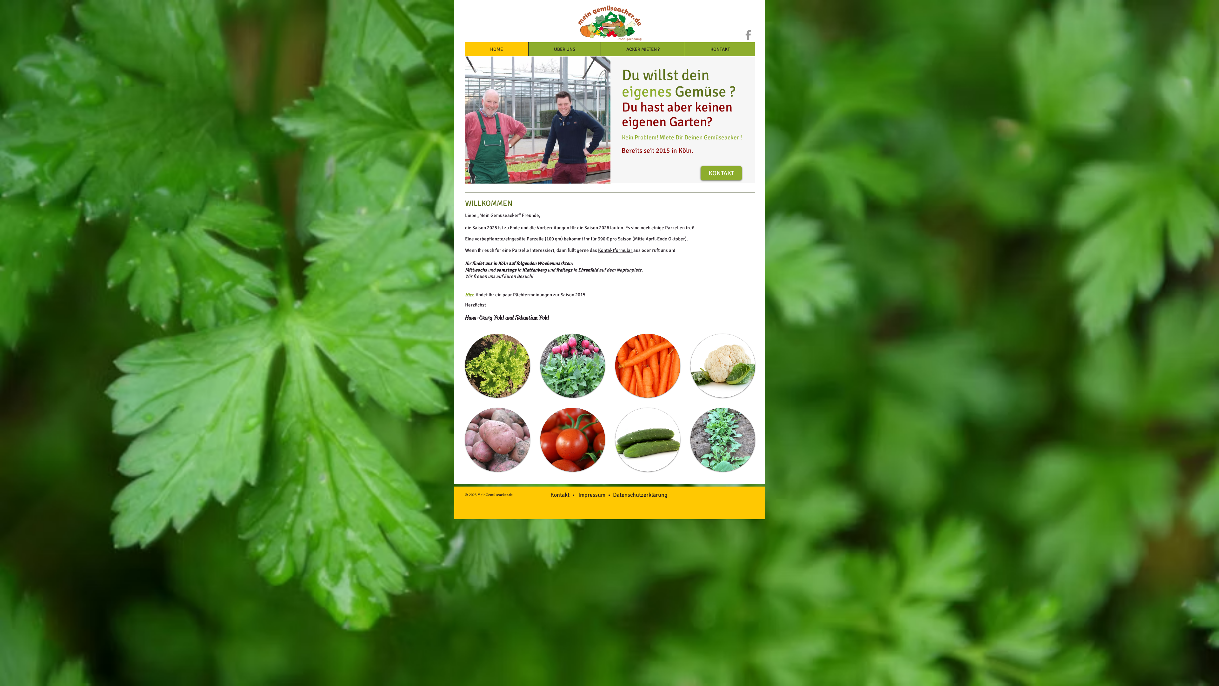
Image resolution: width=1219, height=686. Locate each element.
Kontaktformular (615, 250)
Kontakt (561, 494)
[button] (497, 366)
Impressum (593, 494)
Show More (610, 479)
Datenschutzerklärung (640, 494)
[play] (601, 174)
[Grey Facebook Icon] (748, 35)
